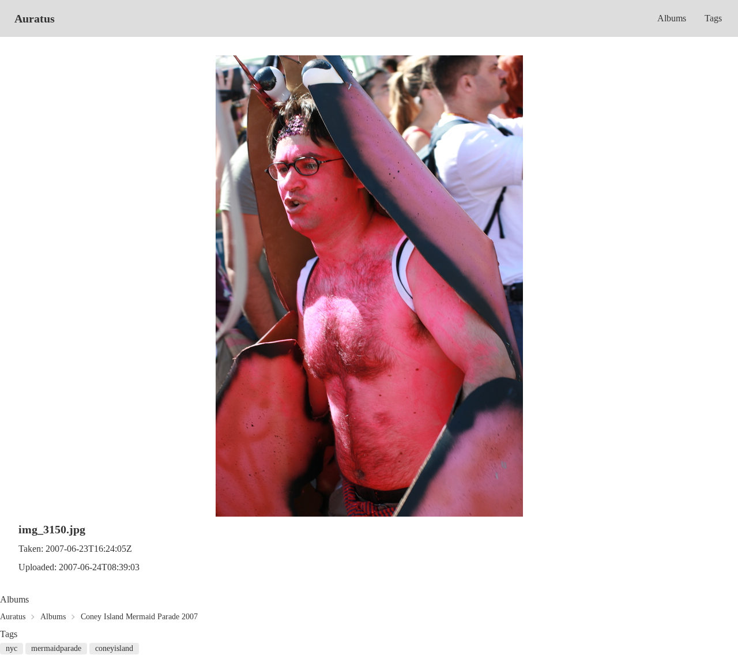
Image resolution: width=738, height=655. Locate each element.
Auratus (34, 18)
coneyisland (114, 648)
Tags (713, 18)
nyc (11, 648)
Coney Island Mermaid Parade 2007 (139, 616)
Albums (671, 18)
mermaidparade (56, 648)
